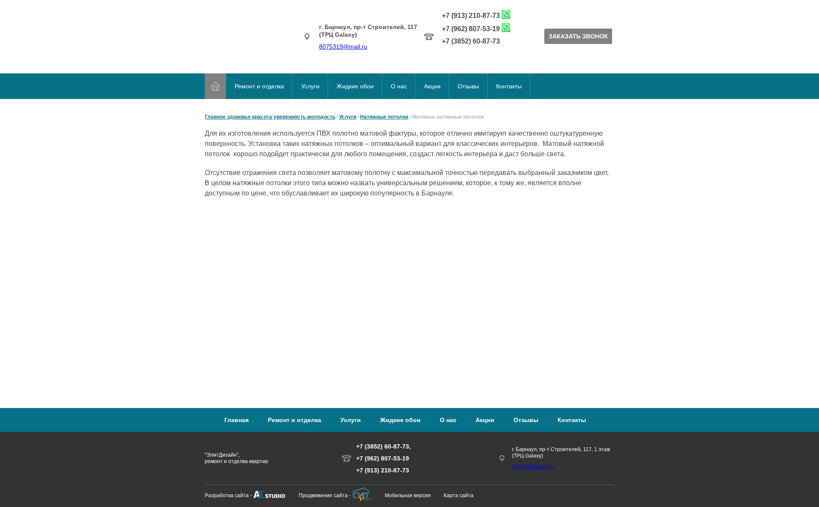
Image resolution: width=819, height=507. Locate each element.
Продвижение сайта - (325, 495)
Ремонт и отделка (259, 86)
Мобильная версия (408, 495)
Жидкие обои (355, 86)
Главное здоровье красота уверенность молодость (270, 117)
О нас (399, 86)
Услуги (310, 86)
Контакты (509, 86)
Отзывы (468, 86)
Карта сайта (458, 495)
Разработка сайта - (228, 495)
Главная (236, 420)
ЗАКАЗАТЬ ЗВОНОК (578, 36)
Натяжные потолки (384, 117)
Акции (432, 86)
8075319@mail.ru (343, 46)
